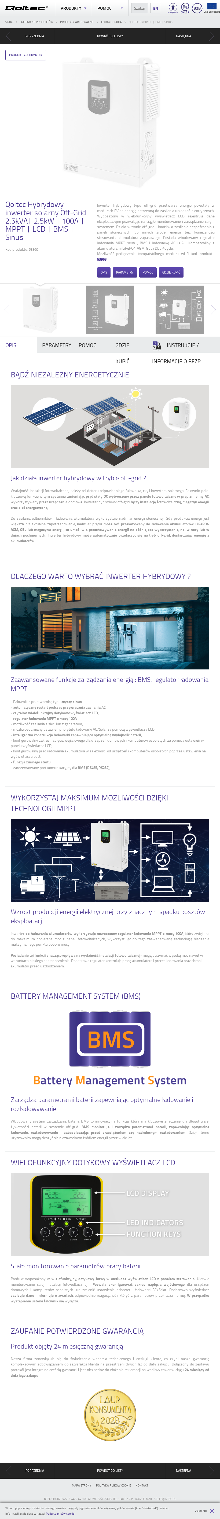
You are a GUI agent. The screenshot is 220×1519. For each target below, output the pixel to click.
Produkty (71, 8)
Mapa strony (81, 1485)
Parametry (125, 272)
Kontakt (142, 1485)
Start (9, 22)
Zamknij (201, 1511)
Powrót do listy (110, 36)
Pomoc (104, 8)
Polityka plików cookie (113, 1485)
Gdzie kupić (171, 272)
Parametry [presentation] (56, 345)
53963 (102, 259)
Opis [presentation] (10, 345)
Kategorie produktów (36, 22)
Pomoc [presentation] (87, 345)
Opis (104, 272)
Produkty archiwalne (77, 22)
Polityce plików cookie (60, 1513)
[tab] (18, 345)
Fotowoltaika (111, 22)
